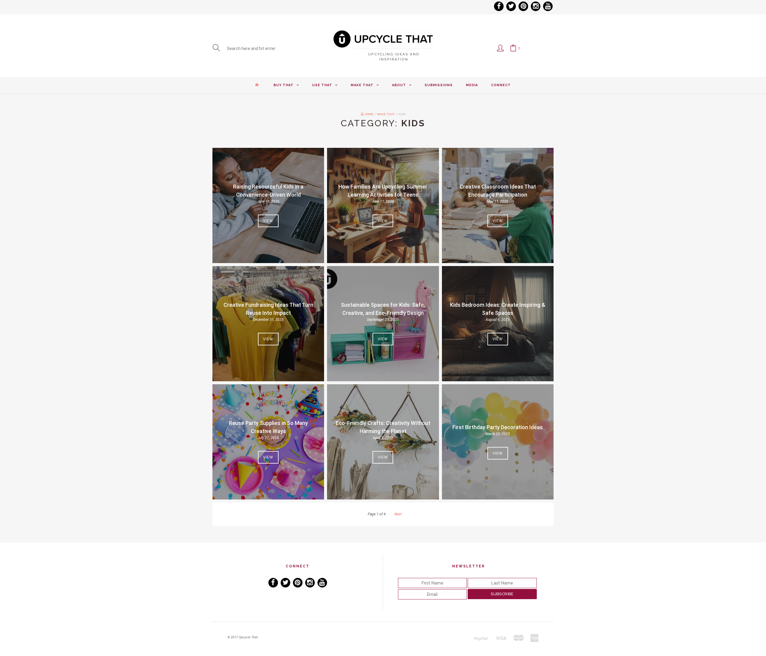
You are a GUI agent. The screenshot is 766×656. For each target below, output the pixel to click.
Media (472, 85)
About (399, 85)
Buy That (283, 85)
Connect (501, 85)
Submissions (439, 85)
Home (368, 114)
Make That (362, 85)
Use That (322, 85)
